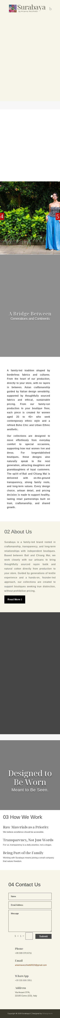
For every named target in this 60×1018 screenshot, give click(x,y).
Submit (43, 936)
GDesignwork (47, 1013)
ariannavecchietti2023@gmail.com (31, 965)
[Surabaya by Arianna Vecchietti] (27, 8)
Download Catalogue (30, 57)
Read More (14, 599)
